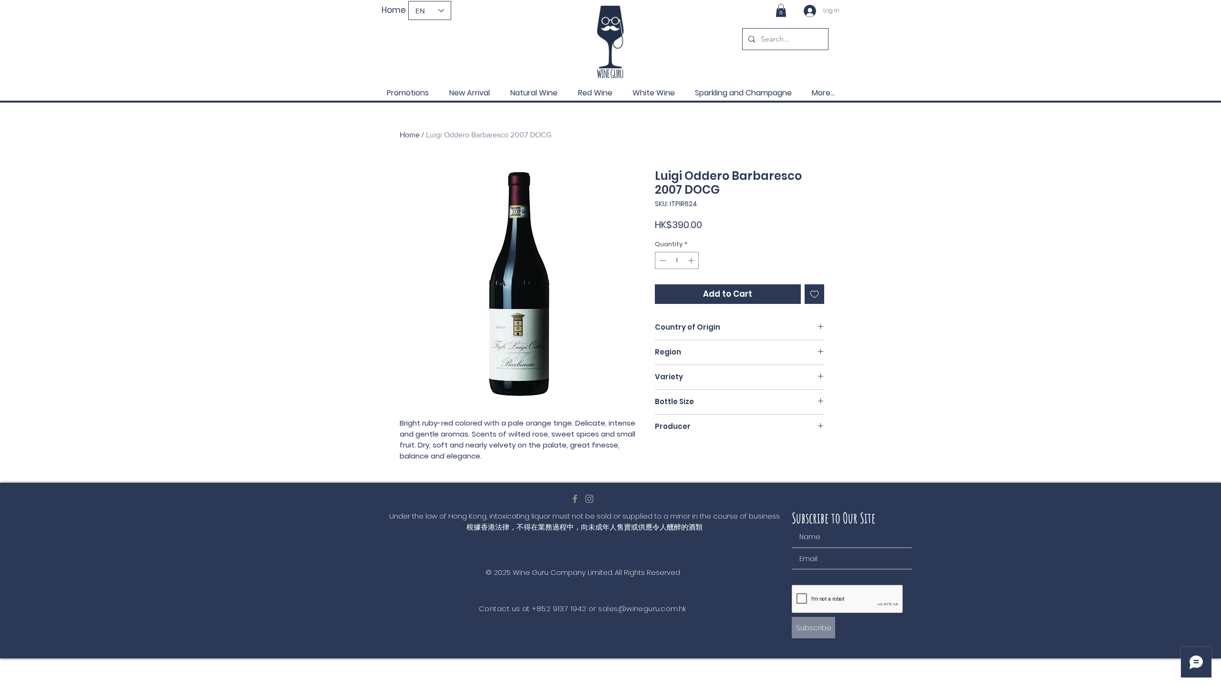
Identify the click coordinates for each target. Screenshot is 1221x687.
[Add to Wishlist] (815, 294)
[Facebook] (574, 498)
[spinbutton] (677, 260)
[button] (781, 10)
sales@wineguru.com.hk (642, 609)
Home (410, 135)
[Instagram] (589, 498)
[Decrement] (662, 260)
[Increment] (692, 260)
